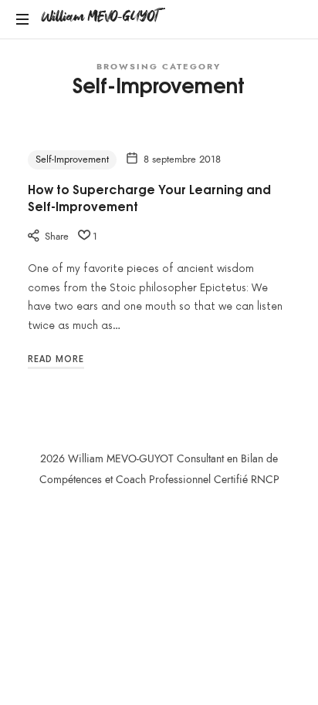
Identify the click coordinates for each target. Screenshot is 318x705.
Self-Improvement (72, 159)
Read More (56, 359)
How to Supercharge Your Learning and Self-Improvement (149, 197)
